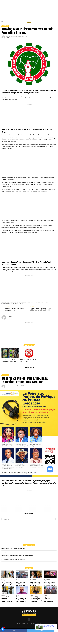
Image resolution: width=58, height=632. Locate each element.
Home (18, 623)
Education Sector (15, 302)
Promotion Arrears (7, 303)
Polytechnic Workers (42, 302)
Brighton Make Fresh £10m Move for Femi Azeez (13, 559)
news (23, 623)
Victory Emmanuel (11, 387)
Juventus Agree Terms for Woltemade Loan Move (13, 548)
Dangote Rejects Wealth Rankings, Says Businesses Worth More (17, 555)
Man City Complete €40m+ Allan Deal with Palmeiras (13, 552)
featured (24, 302)
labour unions (32, 302)
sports (39, 623)
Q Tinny (9, 37)
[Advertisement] (29, 10)
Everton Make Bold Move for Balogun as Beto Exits (13, 562)
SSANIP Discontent (18, 303)
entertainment (31, 623)
